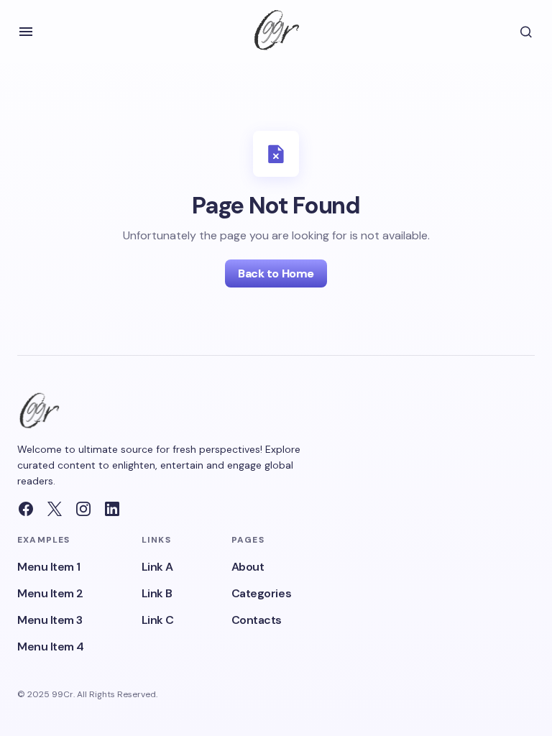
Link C (158, 619)
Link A (157, 566)
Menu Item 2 (50, 593)
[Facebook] (26, 508)
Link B (157, 593)
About (247, 566)
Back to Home (275, 273)
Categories (261, 593)
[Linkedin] (112, 508)
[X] (54, 508)
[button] (25, 31)
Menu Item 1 (48, 566)
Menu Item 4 (50, 646)
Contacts (256, 619)
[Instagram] (83, 508)
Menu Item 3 (50, 619)
